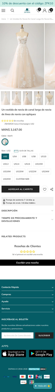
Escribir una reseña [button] (27, 262)
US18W (7, 171)
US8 (33, 156)
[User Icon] (44, 10)
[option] (22, 56)
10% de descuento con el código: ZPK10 (27, 3)
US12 (6, 164)
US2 (5, 156)
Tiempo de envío (13, 203)
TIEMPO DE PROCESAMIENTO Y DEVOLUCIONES (19, 219)
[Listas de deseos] (44, 189)
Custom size (22, 179)
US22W (32, 171)
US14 (16, 164)
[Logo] (27, 10)
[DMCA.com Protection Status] (37, 369)
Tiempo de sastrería (14, 200)
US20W (20, 171)
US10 (43, 156)
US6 (24, 156)
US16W (39, 164)
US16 (27, 164)
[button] (8, 121)
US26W (7, 179)
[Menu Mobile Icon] (3, 10)
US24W (45, 171)
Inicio (4, 19)
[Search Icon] (15, 10)
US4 (15, 156)
